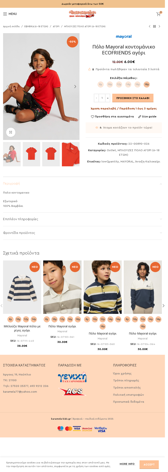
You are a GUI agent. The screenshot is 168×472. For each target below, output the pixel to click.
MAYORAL (127, 161)
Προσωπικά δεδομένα (128, 401)
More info (127, 464)
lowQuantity (110, 161)
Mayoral (22, 335)
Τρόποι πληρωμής (126, 380)
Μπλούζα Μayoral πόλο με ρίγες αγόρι (22, 328)
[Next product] (159, 26)
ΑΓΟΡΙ (56, 26)
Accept (149, 464)
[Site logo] (82, 13)
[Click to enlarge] (10, 132)
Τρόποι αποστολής (127, 387)
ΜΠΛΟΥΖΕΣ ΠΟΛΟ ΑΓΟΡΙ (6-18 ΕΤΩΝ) (85, 26)
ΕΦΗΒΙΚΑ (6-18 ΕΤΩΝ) (36, 26)
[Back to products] (154, 26)
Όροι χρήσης (122, 373)
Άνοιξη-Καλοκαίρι (147, 161)
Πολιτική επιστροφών (128, 394)
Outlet (111, 150)
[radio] (101, 84)
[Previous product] (149, 26)
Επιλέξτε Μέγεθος (123, 78)
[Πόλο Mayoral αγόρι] (62, 287)
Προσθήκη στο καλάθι (132, 98)
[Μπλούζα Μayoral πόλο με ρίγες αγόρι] (22, 287)
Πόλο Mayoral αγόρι (62, 326)
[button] (7, 86)
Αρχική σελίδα (11, 26)
